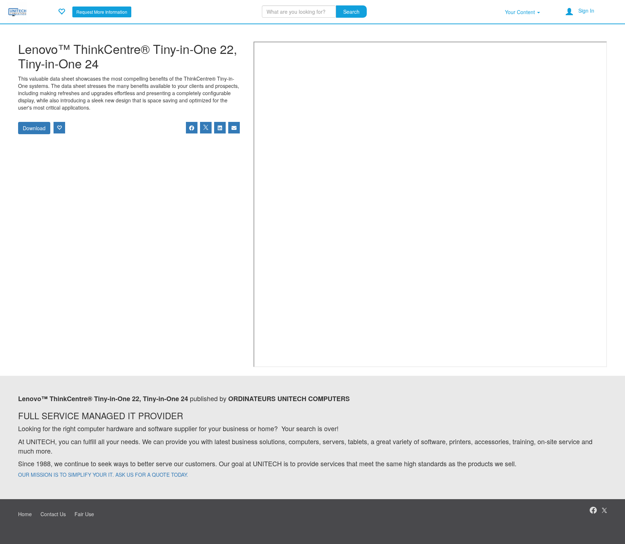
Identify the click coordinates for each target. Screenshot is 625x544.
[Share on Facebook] (191, 127)
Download (34, 128)
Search (351, 11)
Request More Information (101, 12)
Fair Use (84, 514)
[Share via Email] (234, 127)
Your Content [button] (520, 12)
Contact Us (53, 514)
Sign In (586, 10)
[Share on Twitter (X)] (205, 127)
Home (25, 514)
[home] (17, 10)
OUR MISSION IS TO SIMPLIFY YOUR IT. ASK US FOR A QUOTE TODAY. (103, 474)
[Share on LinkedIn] (220, 127)
